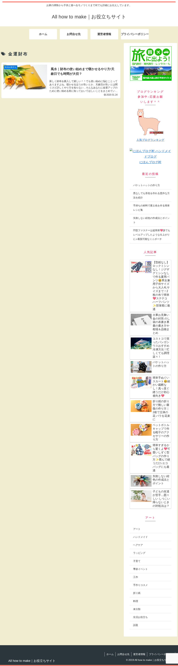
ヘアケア (138, 545)
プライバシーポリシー (161, 654)
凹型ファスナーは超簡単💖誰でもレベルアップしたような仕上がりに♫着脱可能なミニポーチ (151, 234)
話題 (135, 625)
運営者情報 (139, 654)
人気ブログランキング (150, 139)
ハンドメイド (140, 537)
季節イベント (140, 569)
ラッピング (139, 553)
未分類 (136, 609)
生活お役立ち (140, 617)
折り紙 (136, 593)
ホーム (110, 654)
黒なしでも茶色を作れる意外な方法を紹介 (151, 195)
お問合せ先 (123, 654)
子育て (136, 561)
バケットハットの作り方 (146, 185)
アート (136, 529)
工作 (135, 577)
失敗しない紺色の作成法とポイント (151, 220)
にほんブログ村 (150, 162)
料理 (135, 601)
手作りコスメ (140, 585)
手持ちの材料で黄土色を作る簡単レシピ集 (151, 207)
